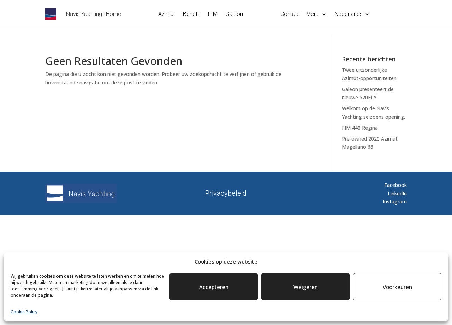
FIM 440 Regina (360, 127)
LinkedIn (397, 193)
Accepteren (213, 286)
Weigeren (305, 286)
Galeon (234, 14)
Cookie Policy (24, 312)
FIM (213, 14)
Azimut (166, 14)
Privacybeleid (225, 192)
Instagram (395, 201)
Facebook (395, 185)
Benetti (191, 14)
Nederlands (348, 14)
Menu (313, 14)
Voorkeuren (397, 286)
